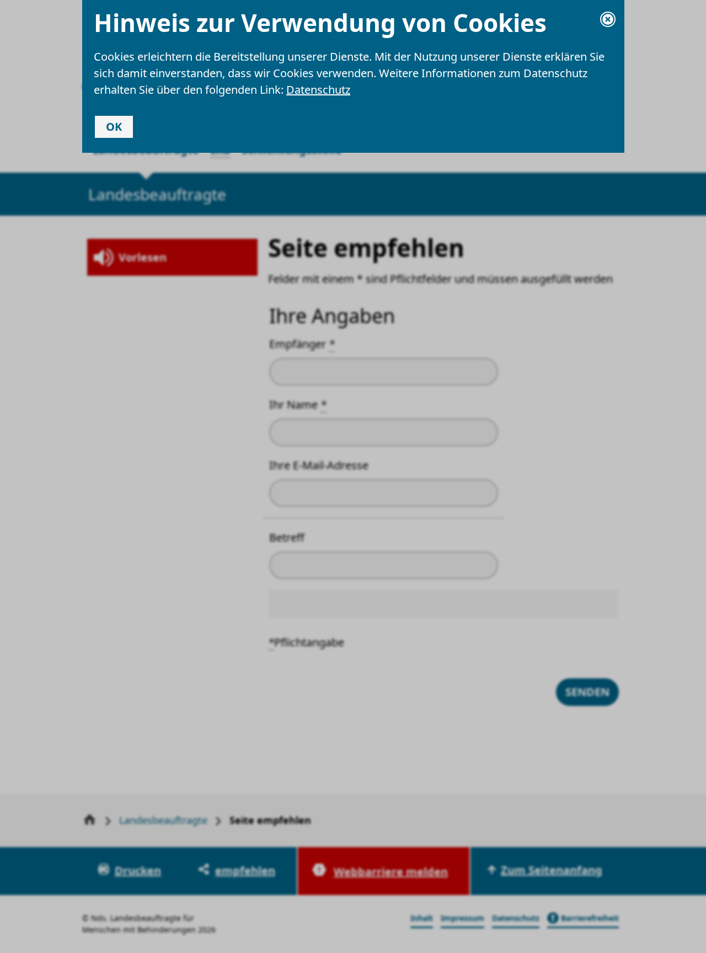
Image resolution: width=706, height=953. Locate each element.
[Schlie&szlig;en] (607, 19)
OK (114, 126)
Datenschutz (318, 89)
